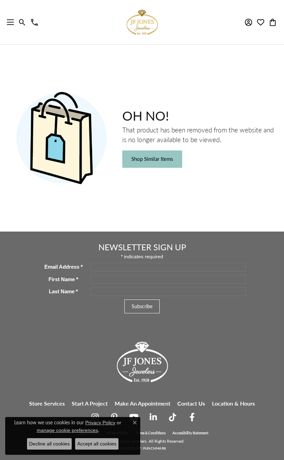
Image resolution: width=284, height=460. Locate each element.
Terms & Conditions (150, 433)
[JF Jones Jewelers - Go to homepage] (142, 361)
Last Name (63, 291)
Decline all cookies (49, 443)
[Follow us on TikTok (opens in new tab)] (172, 417)
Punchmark (154, 448)
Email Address (63, 267)
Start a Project (90, 403)
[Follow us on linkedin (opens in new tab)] (153, 417)
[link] (34, 22)
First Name (63, 279)
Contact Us (191, 403)
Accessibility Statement (190, 433)
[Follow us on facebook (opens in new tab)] (192, 417)
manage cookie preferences (67, 430)
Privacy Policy (100, 422)
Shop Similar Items (152, 159)
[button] (22, 22)
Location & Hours (233, 403)
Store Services (47, 403)
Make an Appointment (142, 403)
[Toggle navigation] (8, 22)
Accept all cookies (96, 443)
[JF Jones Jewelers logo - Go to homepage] (142, 22)
